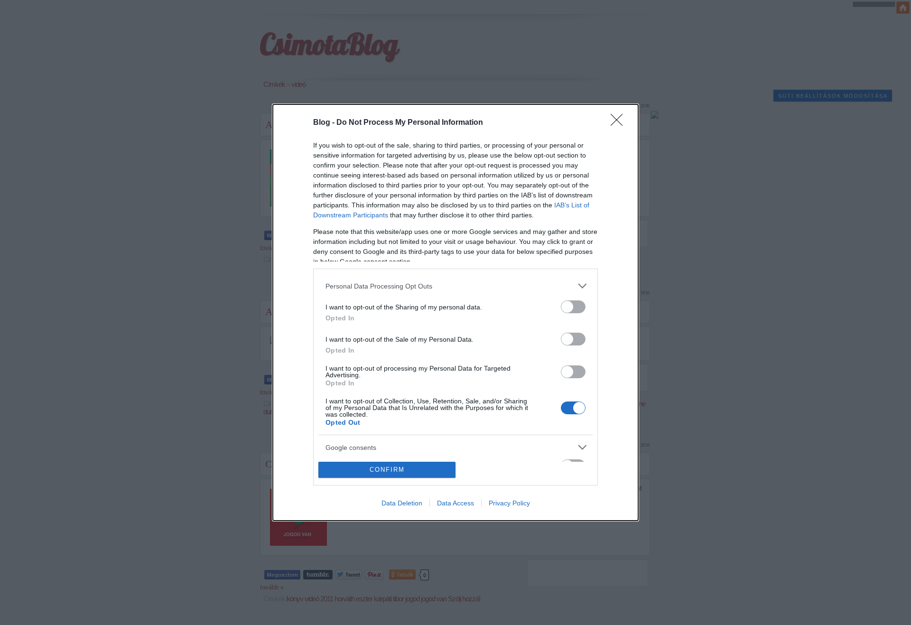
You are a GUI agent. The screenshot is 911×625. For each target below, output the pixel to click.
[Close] (620, 123)
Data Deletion (401, 503)
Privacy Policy (509, 503)
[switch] (573, 306)
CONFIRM (387, 469)
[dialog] (455, 312)
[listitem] (455, 286)
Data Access (455, 503)
